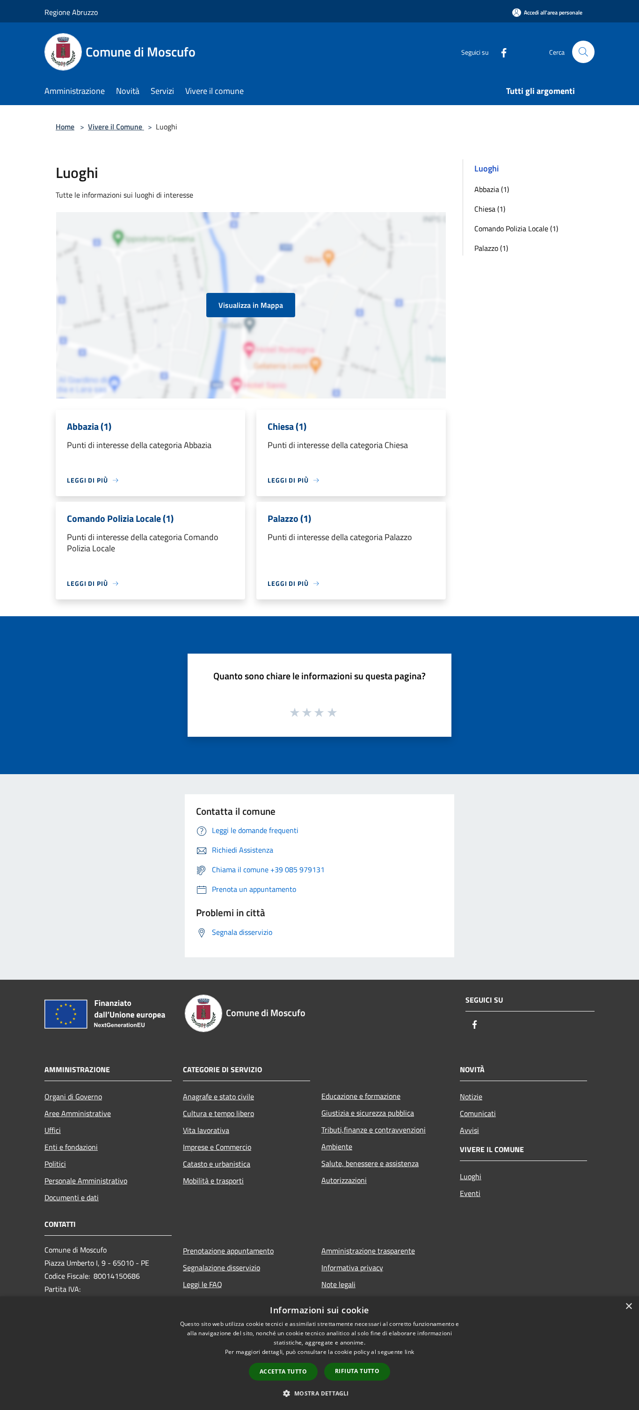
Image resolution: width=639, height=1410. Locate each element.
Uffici (52, 1130)
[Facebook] (500, 51)
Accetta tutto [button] (283, 1371)
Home (65, 126)
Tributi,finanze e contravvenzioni (373, 1129)
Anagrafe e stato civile (218, 1096)
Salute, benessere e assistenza (370, 1163)
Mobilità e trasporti (213, 1180)
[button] (319, 1393)
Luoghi (470, 1176)
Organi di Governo (73, 1096)
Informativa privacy (352, 1267)
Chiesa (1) (489, 208)
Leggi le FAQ (202, 1284)
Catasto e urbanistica (216, 1163)
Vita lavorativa (206, 1130)
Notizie (471, 1096)
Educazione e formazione (360, 1096)
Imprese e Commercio (217, 1147)
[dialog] (319, 1353)
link (409, 1352)
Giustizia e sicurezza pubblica (367, 1112)
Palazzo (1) (491, 248)
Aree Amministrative (77, 1113)
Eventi (470, 1193)
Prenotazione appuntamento (228, 1250)
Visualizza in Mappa (250, 305)
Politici (55, 1163)
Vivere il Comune (116, 126)
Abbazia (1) (491, 189)
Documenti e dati (71, 1197)
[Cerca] (583, 52)
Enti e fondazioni (71, 1147)
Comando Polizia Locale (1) (516, 228)
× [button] (628, 1306)
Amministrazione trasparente (368, 1250)
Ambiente (336, 1146)
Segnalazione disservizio (221, 1267)
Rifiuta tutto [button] (357, 1371)
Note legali (338, 1284)
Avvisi (469, 1130)
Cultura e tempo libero (218, 1113)
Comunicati (478, 1113)
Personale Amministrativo (85, 1180)
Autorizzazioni (344, 1180)
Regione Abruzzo (71, 12)
